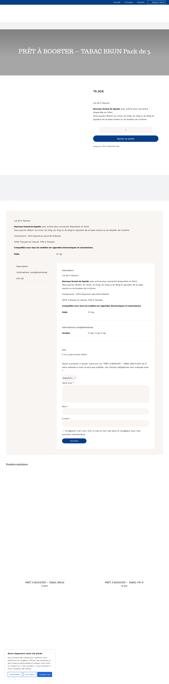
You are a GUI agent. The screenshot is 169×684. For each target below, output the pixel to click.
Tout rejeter (29, 674)
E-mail (66, 418)
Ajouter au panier (125, 138)
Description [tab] (22, 266)
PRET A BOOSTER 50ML (111, 146)
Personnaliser (15, 674)
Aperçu (58, 526)
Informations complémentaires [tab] (31, 272)
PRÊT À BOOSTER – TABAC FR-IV (124, 582)
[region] (30, 664)
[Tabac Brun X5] (43, 125)
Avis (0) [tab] (20, 278)
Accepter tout (44, 674)
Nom (65, 406)
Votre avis (68, 383)
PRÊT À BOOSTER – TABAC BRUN (44, 582)
